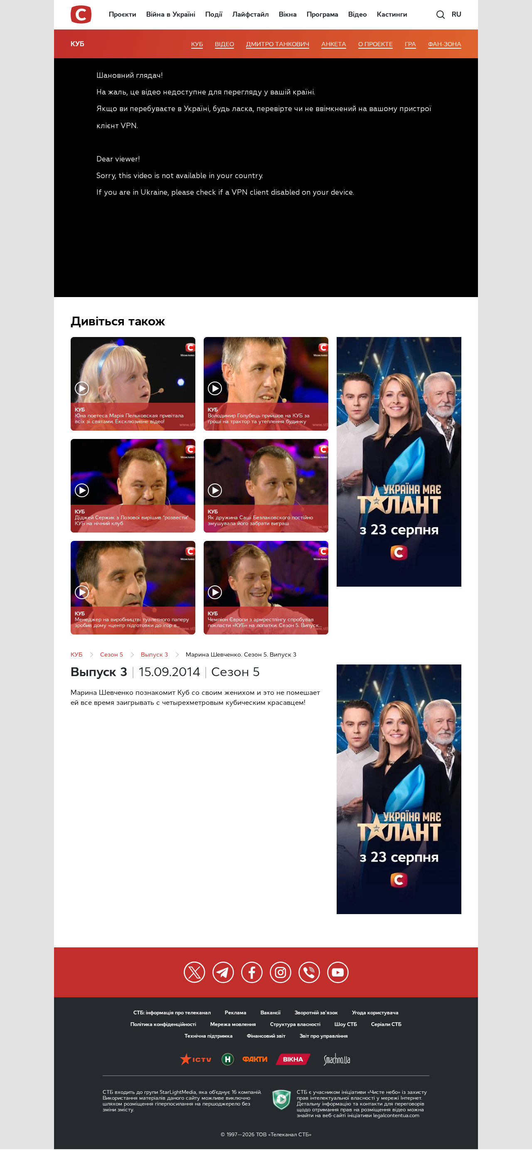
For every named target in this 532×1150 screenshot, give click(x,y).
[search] (440, 14)
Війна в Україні (170, 14)
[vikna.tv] (293, 1060)
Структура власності (295, 1024)
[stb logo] (81, 14)
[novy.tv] (228, 1060)
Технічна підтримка (209, 1036)
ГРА (410, 44)
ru (456, 14)
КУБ (77, 44)
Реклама (235, 1013)
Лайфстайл (250, 14)
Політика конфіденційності (163, 1024)
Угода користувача (375, 1013)
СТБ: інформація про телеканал (172, 1013)
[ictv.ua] (195, 1060)
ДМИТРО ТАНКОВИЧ (277, 44)
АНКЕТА (333, 44)
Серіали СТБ (386, 1024)
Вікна (288, 14)
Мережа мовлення (233, 1024)
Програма (322, 14)
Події (213, 14)
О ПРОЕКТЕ (375, 44)
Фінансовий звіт (266, 1036)
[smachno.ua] (337, 1060)
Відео (357, 14)
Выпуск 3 (154, 654)
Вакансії (271, 1013)
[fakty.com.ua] (254, 1060)
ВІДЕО (224, 44)
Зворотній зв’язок (316, 1013)
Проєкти (122, 14)
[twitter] (194, 972)
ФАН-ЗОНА (444, 44)
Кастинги (392, 14)
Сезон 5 (111, 654)
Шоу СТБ (346, 1024)
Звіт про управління (324, 1036)
